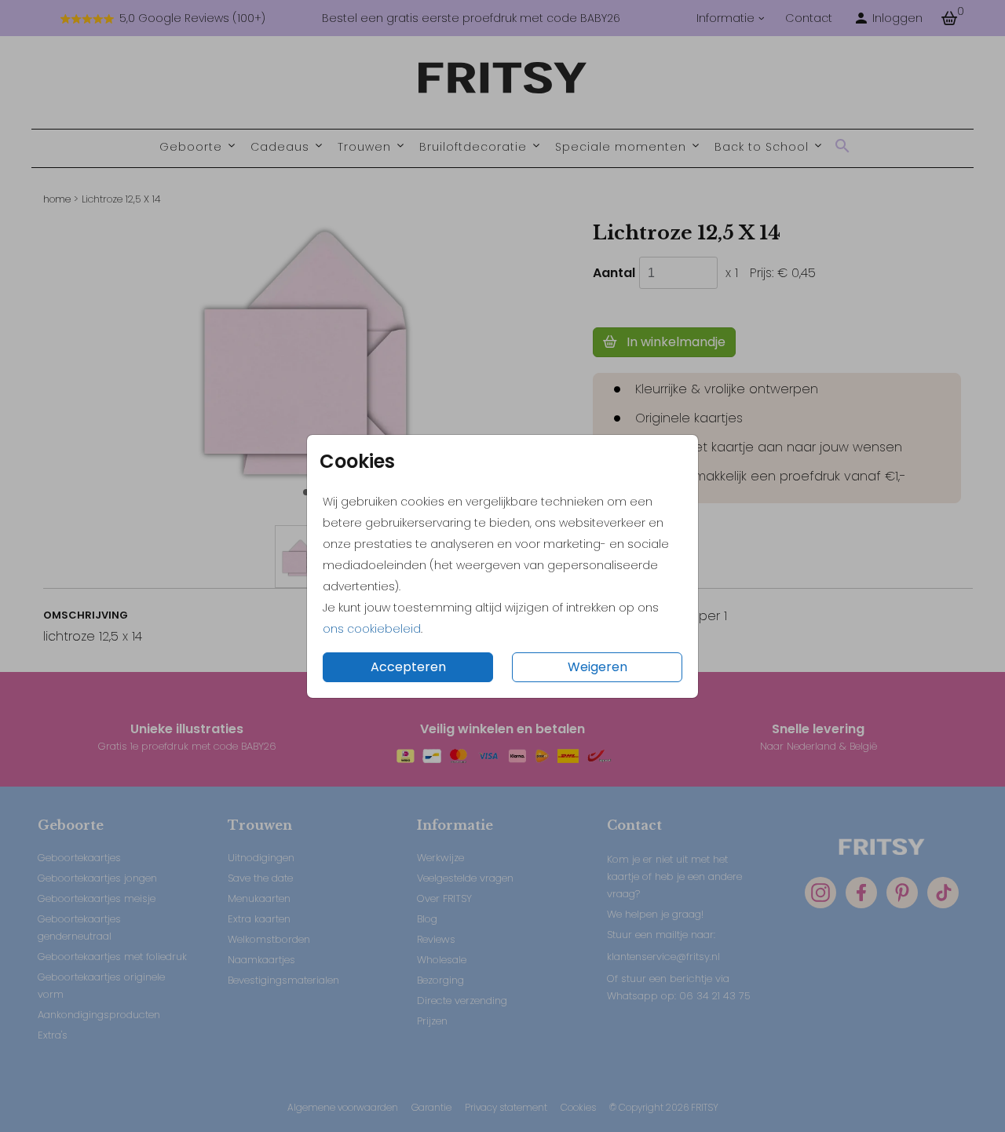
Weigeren (597, 667)
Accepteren (408, 667)
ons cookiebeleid (372, 629)
